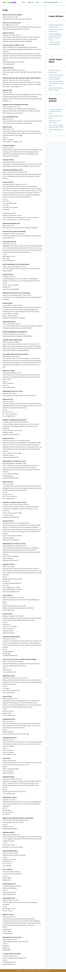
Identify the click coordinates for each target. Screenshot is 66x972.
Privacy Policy (48, 970)
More (37, 2)
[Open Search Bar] (61, 2)
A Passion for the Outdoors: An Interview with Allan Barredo (56, 111)
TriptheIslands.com (32, 970)
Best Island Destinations (51, 2)
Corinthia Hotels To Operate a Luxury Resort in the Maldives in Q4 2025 (56, 77)
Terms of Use (40, 970)
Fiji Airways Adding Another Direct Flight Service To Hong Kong (56, 83)
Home (23, 2)
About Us (31, 2)
